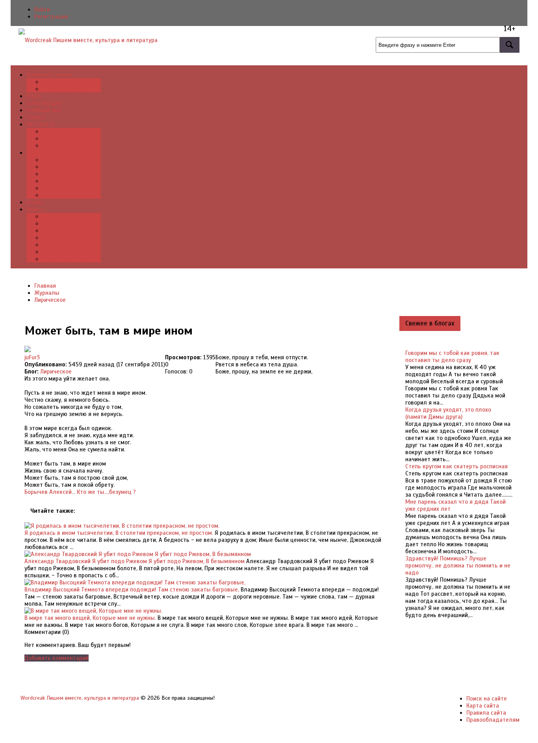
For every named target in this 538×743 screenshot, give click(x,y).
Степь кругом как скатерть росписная (456, 466)
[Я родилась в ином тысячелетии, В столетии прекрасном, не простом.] (121, 525)
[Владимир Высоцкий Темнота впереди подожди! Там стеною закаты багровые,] (134, 582)
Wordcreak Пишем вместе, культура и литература (79, 698)
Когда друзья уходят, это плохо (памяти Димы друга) (448, 413)
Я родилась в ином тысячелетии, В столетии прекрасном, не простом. (118, 532)
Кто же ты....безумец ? (106, 491)
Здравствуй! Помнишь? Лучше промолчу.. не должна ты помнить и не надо (457, 565)
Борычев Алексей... (49, 491)
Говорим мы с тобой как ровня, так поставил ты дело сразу (452, 356)
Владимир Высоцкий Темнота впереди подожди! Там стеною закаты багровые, (131, 589)
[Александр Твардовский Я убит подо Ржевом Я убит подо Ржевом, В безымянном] (137, 554)
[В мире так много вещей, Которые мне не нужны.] (93, 610)
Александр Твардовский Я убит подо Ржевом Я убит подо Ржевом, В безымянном (134, 561)
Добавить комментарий (56, 658)
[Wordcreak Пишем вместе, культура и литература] (88, 40)
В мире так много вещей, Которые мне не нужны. (90, 617)
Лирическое (56, 371)
